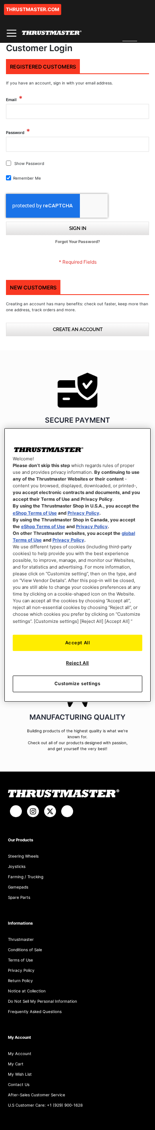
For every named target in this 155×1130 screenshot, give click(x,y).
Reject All (77, 663)
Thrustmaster (21, 939)
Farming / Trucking (25, 876)
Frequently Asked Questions (35, 1011)
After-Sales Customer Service (36, 1094)
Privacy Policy (21, 970)
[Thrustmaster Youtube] (67, 811)
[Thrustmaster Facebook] (16, 811)
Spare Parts (19, 897)
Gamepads (18, 887)
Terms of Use (20, 960)
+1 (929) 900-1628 (65, 1105)
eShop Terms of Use (35, 512)
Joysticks (16, 866)
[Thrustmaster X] (50, 811)
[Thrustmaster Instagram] (33, 811)
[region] (77, 565)
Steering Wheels (23, 856)
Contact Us (18, 1084)
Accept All (77, 642)
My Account (19, 1053)
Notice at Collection (27, 990)
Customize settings (77, 683)
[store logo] (51, 33)
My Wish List (20, 1074)
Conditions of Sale (25, 949)
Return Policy (20, 980)
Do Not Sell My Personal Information (42, 1001)
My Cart (15, 1063)
